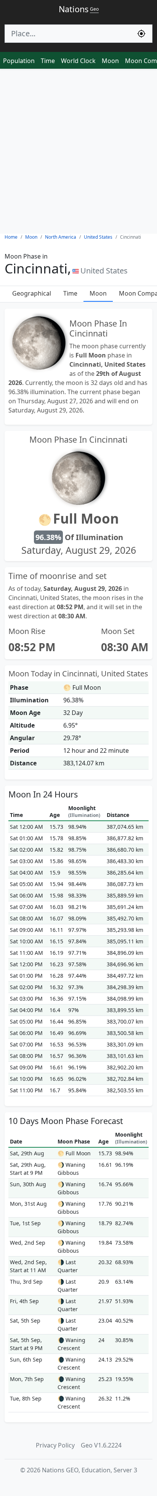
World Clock (78, 61)
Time (48, 61)
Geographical (31, 293)
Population (19, 61)
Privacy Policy (55, 1445)
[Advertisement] (78, 151)
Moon (110, 61)
